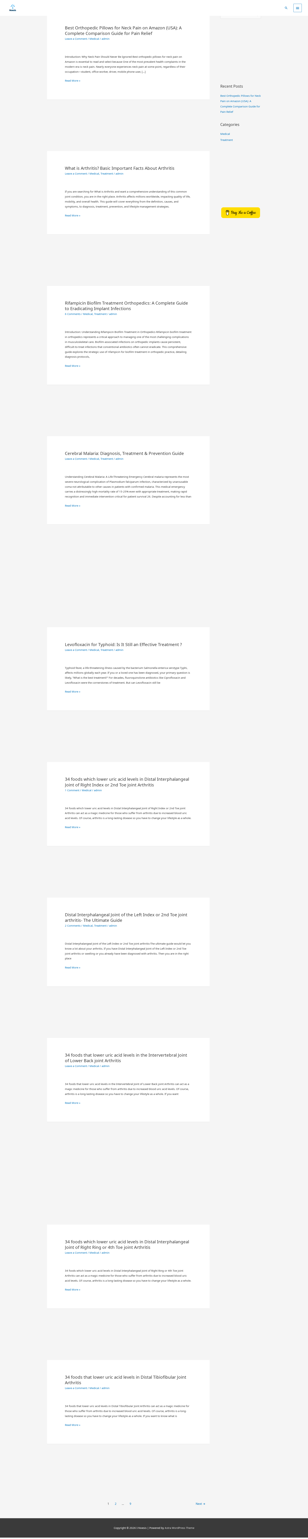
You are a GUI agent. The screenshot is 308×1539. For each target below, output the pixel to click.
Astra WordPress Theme (179, 1528)
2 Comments (73, 925)
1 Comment (72, 790)
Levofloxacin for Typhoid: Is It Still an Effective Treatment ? (123, 644)
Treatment (107, 173)
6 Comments (73, 314)
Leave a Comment (76, 38)
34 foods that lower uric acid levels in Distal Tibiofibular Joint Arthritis (125, 1379)
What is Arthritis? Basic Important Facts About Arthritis (119, 168)
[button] (286, 8)
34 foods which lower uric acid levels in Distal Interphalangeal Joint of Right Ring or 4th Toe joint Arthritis (127, 1244)
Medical (94, 38)
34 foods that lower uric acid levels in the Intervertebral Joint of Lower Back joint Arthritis (126, 1057)
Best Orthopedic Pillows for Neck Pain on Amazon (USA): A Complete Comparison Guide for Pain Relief (123, 30)
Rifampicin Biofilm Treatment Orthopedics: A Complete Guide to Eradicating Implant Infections (126, 305)
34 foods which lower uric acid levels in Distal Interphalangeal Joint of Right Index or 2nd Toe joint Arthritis (127, 781)
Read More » (72, 80)
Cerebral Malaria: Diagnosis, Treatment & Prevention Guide (124, 453)
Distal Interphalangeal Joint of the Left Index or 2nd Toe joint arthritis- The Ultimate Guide (126, 917)
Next (200, 1504)
